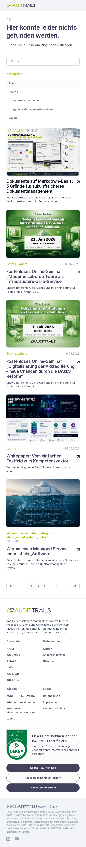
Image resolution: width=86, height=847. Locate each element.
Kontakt (48, 648)
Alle (11, 83)
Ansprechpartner (54, 654)
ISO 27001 (13, 654)
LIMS (9, 667)
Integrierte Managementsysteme (31, 109)
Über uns (49, 661)
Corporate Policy (54, 708)
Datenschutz (51, 695)
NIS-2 (10, 648)
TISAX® (11, 661)
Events (13, 91)
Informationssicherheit (24, 100)
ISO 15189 (12, 679)
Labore (13, 117)
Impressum (50, 702)
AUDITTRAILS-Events (20, 695)
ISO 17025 (13, 673)
